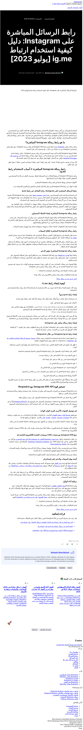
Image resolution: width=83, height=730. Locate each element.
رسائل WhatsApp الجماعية (69, 697)
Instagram (61, 147)
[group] (41, 647)
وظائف (75, 662)
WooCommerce (55, 444)
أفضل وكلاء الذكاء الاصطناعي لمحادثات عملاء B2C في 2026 (68, 589)
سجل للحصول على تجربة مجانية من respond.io (31, 497)
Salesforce (39, 442)
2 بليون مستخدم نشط (40, 195)
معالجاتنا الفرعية (72, 712)
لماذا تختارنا (56, 3)
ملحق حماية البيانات (71, 714)
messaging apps (51, 567)
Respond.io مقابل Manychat (69, 684)
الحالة (76, 667)
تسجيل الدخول (72, 7)
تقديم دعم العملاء (63, 255)
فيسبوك (59, 417)
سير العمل (57, 463)
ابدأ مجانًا (34, 629)
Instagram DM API (20, 401)
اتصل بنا (79, 7)
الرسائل (70, 466)
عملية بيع (74, 238)
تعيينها (57, 466)
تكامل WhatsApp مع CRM (69, 699)
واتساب (53, 417)
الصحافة (75, 664)
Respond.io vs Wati (72, 678)
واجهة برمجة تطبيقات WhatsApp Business (64, 691)
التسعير (62, 3)
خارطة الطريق (73, 654)
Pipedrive (31, 442)
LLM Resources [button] (74, 647)
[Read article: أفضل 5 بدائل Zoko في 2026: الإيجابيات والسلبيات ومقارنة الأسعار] (25, 583)
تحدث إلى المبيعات (45, 629)
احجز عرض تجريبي (70, 279)
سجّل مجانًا (60, 279)
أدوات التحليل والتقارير (58, 486)
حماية (76, 716)
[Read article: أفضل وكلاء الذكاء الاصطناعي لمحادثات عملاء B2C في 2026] (79, 583)
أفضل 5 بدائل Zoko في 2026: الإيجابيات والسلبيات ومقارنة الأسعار (14, 589)
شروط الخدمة (73, 710)
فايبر (43, 417)
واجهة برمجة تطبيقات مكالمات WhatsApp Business (61, 693)
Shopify (64, 444)
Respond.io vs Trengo (71, 680)
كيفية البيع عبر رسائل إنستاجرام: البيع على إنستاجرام (55, 526)
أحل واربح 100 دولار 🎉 (70, 660)
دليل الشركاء (73, 658)
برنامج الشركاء (73, 656)
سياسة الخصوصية (72, 706)
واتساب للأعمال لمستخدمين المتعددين (65, 695)
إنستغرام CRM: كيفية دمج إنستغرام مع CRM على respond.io (53, 530)
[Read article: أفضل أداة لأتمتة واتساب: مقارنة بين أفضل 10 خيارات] (52, 583)
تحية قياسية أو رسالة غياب (33, 466)
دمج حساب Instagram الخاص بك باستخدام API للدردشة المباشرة (37, 439)
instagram (62, 567)
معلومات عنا (74, 652)
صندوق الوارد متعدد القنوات (61, 415)
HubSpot (46, 442)
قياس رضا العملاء (17, 466)
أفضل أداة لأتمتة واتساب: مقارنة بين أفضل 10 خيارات (42, 588)
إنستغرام (66, 417)
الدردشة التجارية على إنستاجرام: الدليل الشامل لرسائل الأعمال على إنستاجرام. (46, 522)
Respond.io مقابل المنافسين (68, 675)
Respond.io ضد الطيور (70, 682)
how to (70, 567)
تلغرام (48, 417)
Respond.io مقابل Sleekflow (69, 676)
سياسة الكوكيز (73, 708)
